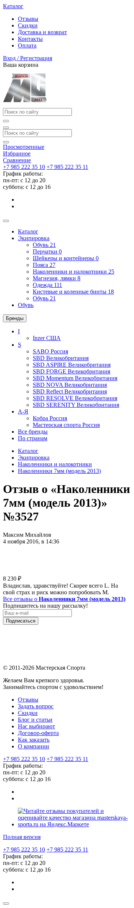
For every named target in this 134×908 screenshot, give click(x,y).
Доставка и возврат (42, 32)
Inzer (47, 338)
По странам (32, 438)
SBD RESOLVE (75, 398)
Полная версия (22, 837)
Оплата (27, 45)
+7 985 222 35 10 (24, 167)
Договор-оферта (38, 733)
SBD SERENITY (76, 405)
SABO (50, 351)
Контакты (30, 39)
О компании (33, 746)
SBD (61, 358)
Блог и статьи (35, 719)
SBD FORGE (71, 371)
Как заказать (34, 739)
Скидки (28, 25)
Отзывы (28, 19)
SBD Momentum (75, 378)
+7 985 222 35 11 (67, 167)
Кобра (50, 418)
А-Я (23, 411)
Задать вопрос (36, 706)
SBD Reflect (70, 391)
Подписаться (20, 621)
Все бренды (33, 431)
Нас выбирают (36, 726)
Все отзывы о (64, 599)
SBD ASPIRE (72, 365)
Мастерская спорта (66, 425)
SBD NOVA (70, 385)
